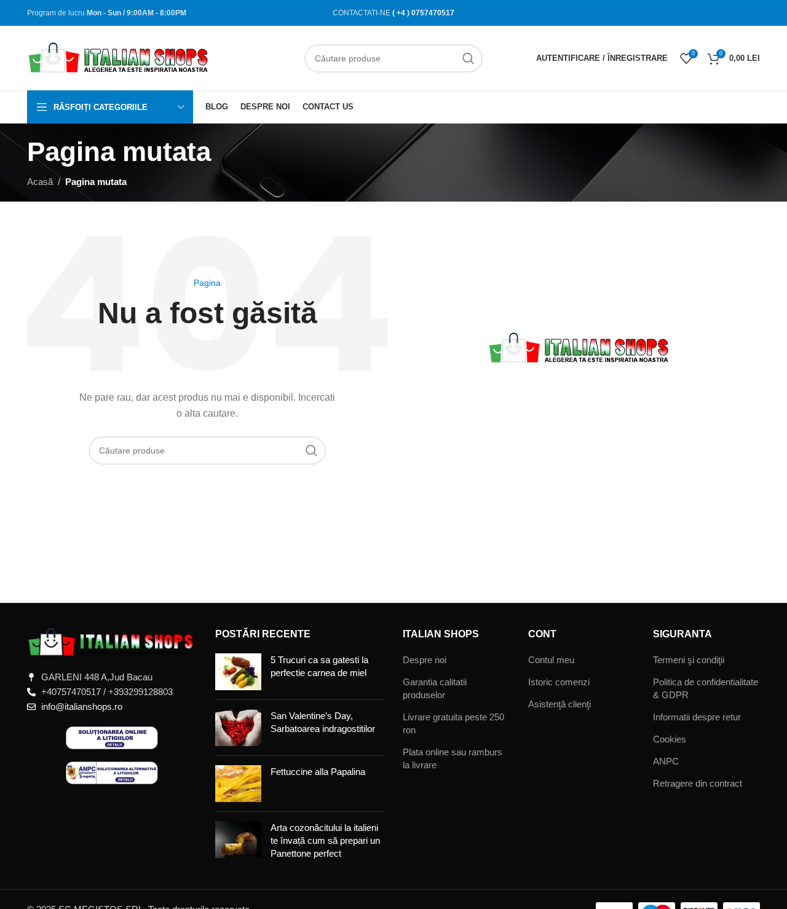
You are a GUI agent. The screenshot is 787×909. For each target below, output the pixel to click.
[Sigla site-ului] (119, 57)
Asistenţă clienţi (559, 704)
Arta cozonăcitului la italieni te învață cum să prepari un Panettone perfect (325, 840)
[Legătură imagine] (112, 641)
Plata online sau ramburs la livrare (452, 758)
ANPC (666, 761)
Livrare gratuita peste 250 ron (453, 723)
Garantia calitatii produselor (435, 688)
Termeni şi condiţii (688, 660)
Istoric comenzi (559, 682)
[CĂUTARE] (468, 58)
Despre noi (424, 660)
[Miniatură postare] (238, 671)
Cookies (669, 739)
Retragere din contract (697, 783)
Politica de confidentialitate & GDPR (705, 688)
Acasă (40, 181)
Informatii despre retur (697, 717)
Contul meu (551, 660)
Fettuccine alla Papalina (318, 771)
